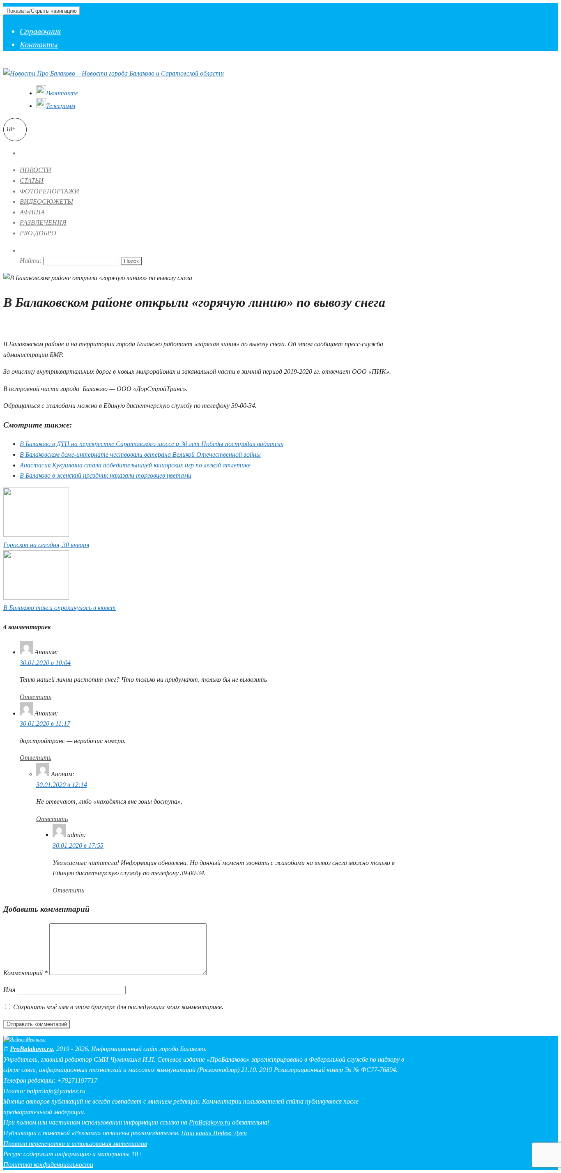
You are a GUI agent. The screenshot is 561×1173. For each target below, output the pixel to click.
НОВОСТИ (35, 169)
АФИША (32, 212)
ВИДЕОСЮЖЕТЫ (46, 201)
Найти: (30, 260)
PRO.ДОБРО (38, 233)
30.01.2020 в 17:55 (78, 845)
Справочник (40, 31)
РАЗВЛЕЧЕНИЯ (43, 222)
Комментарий (25, 972)
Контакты (39, 44)
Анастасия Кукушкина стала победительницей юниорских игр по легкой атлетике (135, 465)
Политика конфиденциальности (48, 1164)
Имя (9, 989)
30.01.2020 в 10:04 (45, 662)
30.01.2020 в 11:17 (45, 723)
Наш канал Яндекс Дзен (214, 1132)
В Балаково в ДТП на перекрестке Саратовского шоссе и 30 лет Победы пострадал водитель (151, 443)
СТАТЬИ (32, 180)
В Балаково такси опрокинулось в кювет (59, 607)
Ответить (35, 696)
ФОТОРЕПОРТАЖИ (49, 191)
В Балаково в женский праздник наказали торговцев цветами (105, 475)
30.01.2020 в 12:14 (61, 784)
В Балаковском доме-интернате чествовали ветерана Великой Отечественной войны (140, 454)
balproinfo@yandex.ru (56, 1091)
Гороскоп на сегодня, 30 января (46, 544)
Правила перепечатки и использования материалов (75, 1143)
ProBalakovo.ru (31, 1048)
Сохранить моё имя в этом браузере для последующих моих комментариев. (118, 1006)
